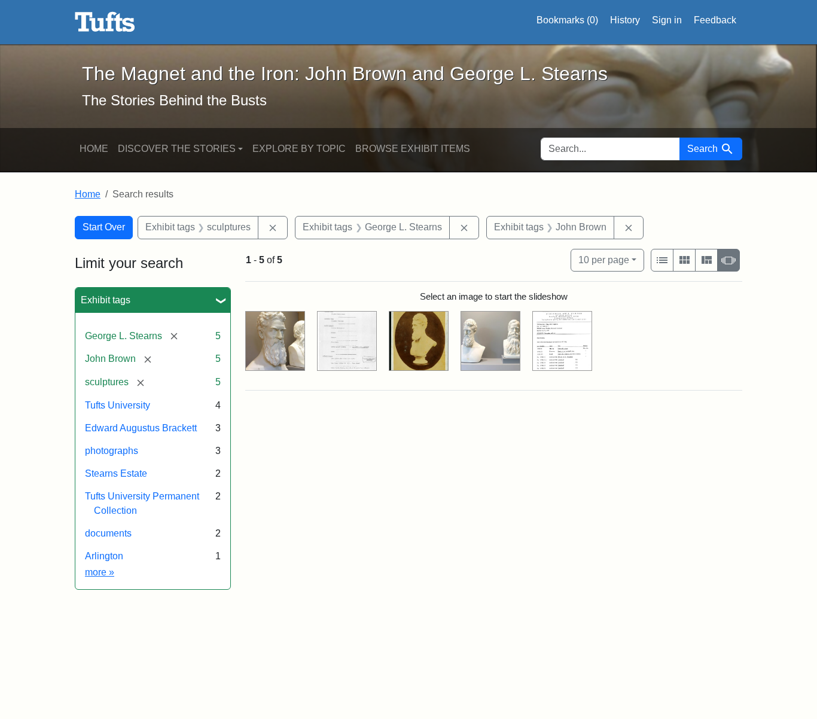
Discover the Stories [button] (177, 149)
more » (99, 572)
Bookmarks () (567, 20)
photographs (111, 451)
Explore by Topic (299, 149)
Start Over (104, 227)
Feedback (715, 20)
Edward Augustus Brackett (141, 428)
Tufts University (117, 405)
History (625, 20)
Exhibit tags (105, 300)
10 (603, 259)
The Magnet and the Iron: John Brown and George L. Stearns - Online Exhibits (105, 22)
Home (94, 149)
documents (108, 533)
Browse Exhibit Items (412, 149)
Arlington (104, 556)
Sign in (667, 20)
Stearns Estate (116, 473)
